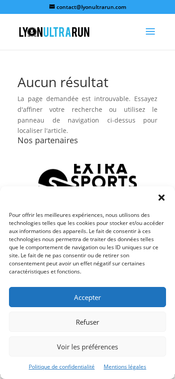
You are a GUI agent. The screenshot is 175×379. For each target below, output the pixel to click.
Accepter (87, 297)
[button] (161, 197)
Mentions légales (125, 366)
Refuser (87, 321)
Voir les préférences (87, 346)
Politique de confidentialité (62, 366)
